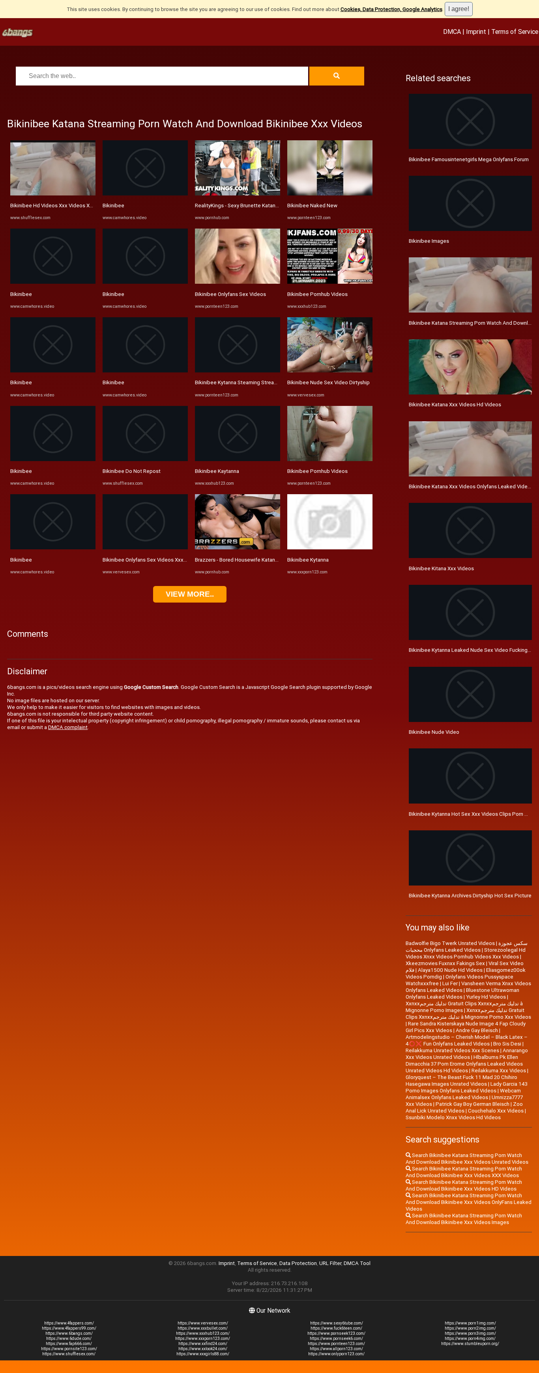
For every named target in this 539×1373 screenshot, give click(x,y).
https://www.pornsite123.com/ (69, 1348)
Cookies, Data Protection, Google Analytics (391, 9)
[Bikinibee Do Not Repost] (145, 459)
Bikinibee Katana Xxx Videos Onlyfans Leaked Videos (471, 486)
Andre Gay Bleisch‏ (477, 1030)
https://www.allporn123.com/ (336, 1348)
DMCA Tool (357, 1263)
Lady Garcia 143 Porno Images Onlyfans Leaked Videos (467, 1087)
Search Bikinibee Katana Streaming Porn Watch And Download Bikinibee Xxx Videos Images (464, 1219)
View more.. (190, 594)
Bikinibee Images (429, 241)
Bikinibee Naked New (312, 205)
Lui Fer (450, 983)
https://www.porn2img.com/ (470, 1328)
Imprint (476, 31)
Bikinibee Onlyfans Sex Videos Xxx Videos (152, 559)
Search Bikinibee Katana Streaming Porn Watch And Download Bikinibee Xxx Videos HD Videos (464, 1185)
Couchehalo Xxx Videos (496, 1110)
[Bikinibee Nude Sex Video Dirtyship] (329, 370)
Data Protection (298, 1263)
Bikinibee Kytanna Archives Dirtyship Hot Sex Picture (470, 895)
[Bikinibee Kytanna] (329, 547)
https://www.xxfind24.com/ (202, 1343)
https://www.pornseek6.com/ (336, 1338)
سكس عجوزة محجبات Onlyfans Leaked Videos (467, 946)
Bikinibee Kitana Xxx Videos (441, 568)
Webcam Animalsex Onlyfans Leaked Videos (463, 1094)
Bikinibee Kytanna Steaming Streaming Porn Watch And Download (272, 382)
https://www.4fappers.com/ (69, 1323)
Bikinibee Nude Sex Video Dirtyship (328, 382)
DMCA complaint (68, 727)
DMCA (452, 31)
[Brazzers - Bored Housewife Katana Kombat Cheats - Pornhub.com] (237, 547)
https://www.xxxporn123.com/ (202, 1338)
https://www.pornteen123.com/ (336, 1343)
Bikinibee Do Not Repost (132, 471)
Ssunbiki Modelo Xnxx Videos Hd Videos (453, 1117)
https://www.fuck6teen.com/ (336, 1328)
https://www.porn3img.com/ (470, 1333)
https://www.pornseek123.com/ (336, 1333)
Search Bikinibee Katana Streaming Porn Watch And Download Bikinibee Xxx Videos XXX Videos (464, 1172)
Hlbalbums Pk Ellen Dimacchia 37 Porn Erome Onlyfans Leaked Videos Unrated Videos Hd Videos (464, 1064)
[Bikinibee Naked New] (329, 193)
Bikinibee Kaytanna (217, 471)
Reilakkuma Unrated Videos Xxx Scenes (452, 1050)
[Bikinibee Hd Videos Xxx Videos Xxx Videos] (52, 193)
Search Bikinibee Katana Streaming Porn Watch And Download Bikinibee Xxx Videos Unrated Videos (467, 1158)
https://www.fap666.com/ (69, 1343)
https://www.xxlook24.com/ (202, 1348)
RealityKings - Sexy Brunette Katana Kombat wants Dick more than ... (274, 205)
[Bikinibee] (52, 282)
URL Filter (330, 1263)
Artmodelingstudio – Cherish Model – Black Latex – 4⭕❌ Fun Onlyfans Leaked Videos (467, 1040)
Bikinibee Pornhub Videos (317, 294)
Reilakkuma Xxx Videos (499, 1070)
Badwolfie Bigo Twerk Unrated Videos (450, 943)
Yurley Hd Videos (486, 996)
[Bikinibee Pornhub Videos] (329, 282)
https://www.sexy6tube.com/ (336, 1323)
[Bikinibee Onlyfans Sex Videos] (237, 282)
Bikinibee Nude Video (434, 732)
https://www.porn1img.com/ (470, 1323)
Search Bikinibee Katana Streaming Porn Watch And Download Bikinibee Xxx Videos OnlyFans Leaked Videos (469, 1202)
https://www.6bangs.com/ (69, 1333)
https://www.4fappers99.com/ (69, 1328)
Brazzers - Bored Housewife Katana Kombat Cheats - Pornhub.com (273, 559)
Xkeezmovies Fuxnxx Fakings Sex (445, 963)
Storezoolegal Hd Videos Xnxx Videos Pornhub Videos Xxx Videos (466, 953)
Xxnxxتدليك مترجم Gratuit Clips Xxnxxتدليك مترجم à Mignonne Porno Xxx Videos (468, 1013)
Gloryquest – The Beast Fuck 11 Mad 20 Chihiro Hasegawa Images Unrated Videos (461, 1080)
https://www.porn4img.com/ (470, 1338)
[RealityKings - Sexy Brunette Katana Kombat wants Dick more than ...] (237, 193)
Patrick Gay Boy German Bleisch (472, 1104)
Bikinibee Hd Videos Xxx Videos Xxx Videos (61, 205)
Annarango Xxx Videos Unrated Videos (467, 1053)
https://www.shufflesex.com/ (68, 1353)
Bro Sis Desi (507, 1043)
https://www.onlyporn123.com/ (336, 1353)
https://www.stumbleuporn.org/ (470, 1343)
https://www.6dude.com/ (69, 1338)
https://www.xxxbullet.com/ (203, 1328)
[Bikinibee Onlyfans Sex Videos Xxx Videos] (145, 547)
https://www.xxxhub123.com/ (203, 1333)
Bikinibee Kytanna (308, 559)
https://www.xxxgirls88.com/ (202, 1353)
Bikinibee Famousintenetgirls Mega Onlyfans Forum (469, 159)
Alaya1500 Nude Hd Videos (450, 970)
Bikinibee (21, 294)
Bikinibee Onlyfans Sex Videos (230, 294)
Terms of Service (514, 31)
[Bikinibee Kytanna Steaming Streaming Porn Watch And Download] (237, 370)
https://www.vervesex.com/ (203, 1323)
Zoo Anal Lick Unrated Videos (464, 1107)
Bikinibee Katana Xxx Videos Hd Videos (455, 404)
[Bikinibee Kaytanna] (237, 459)
